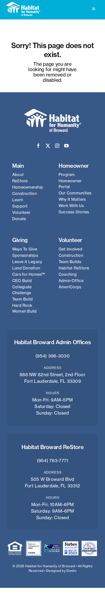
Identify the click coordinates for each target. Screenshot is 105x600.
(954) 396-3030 (52, 355)
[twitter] (48, 145)
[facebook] (38, 145)
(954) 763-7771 (52, 460)
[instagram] (57, 145)
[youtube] (66, 145)
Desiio (71, 571)
